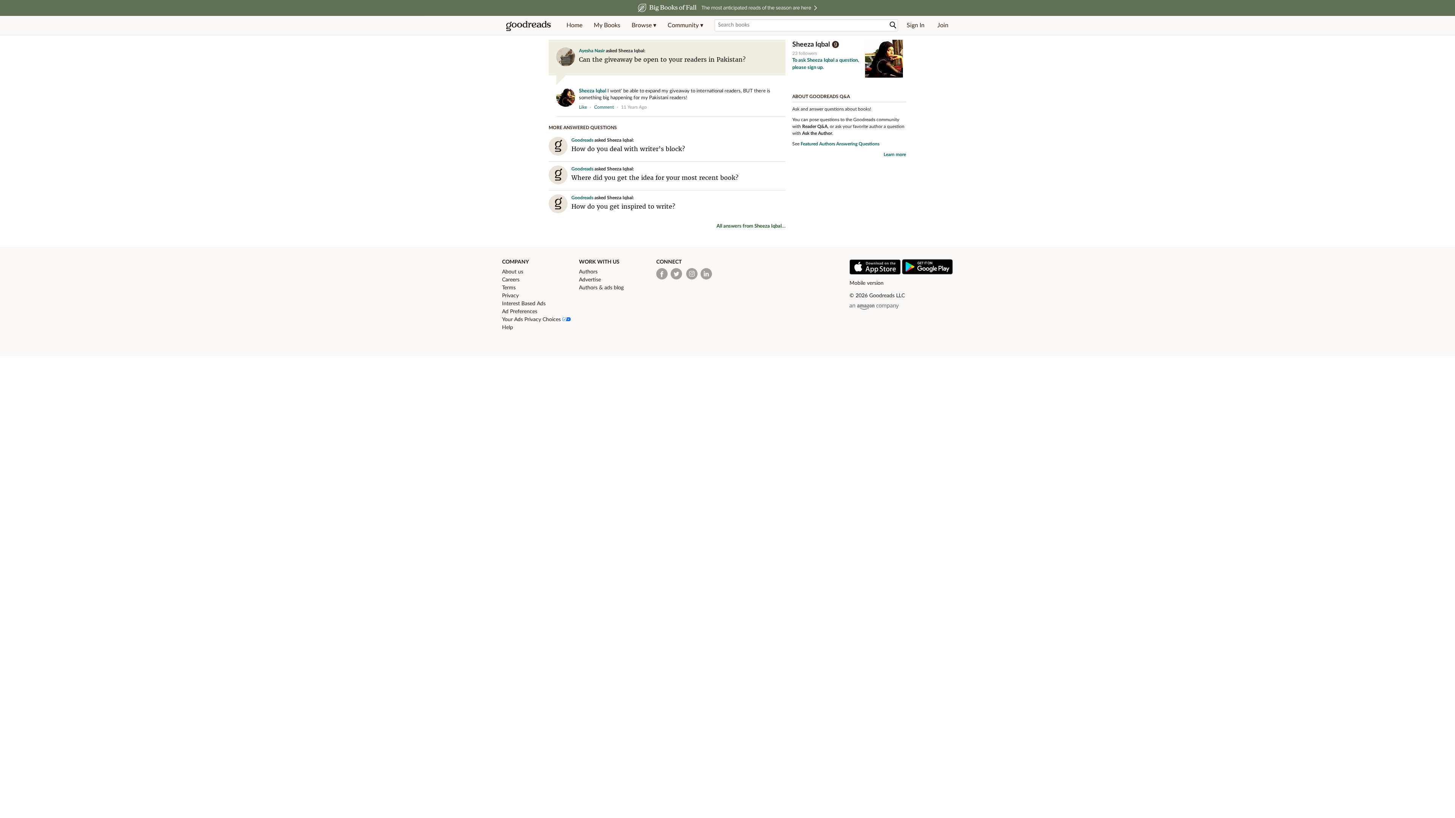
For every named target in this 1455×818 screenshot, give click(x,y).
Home (574, 25)
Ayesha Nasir (592, 50)
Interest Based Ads (524, 303)
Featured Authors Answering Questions (840, 144)
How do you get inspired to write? (623, 206)
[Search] (893, 25)
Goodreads (582, 140)
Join (942, 25)
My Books (607, 25)
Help (507, 327)
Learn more (895, 154)
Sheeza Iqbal (592, 91)
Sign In (916, 25)
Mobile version (867, 283)
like (583, 107)
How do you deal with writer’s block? (628, 149)
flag (781, 107)
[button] (644, 25)
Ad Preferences (519, 311)
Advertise (590, 280)
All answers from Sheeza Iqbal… (751, 226)
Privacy (510, 295)
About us (512, 272)
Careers (510, 280)
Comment (604, 107)
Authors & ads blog (601, 287)
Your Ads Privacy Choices (532, 319)
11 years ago (634, 107)
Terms (509, 287)
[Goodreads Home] (528, 25)
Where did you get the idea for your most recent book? (654, 177)
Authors (588, 272)
